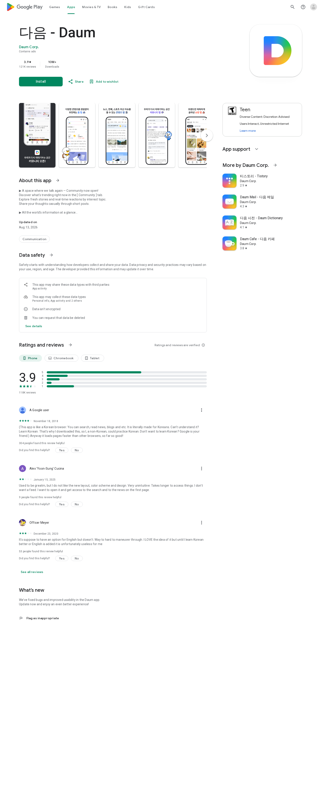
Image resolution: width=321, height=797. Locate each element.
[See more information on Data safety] (51, 255)
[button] (37, 135)
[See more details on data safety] (34, 326)
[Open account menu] (313, 7)
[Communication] (34, 239)
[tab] (55, 7)
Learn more (248, 131)
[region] (106, 64)
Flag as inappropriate (39, 618)
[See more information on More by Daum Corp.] (275, 165)
